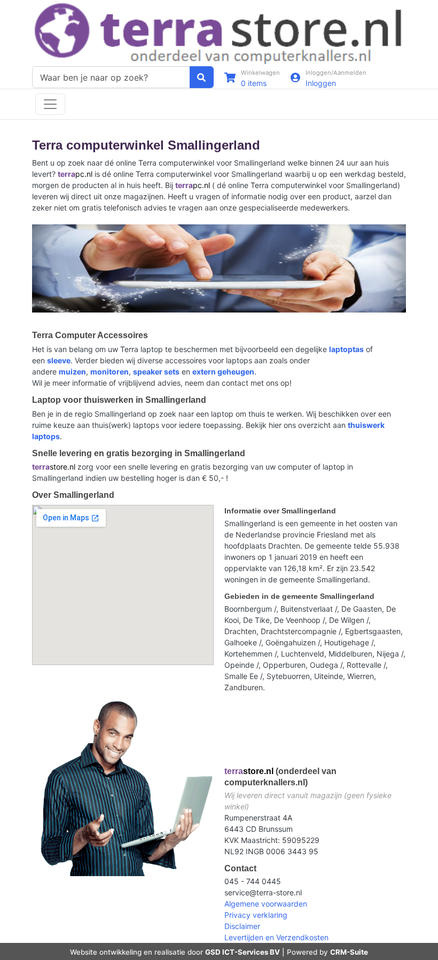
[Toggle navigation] (50, 104)
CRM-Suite (349, 952)
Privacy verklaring (255, 914)
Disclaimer (242, 926)
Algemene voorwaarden (265, 903)
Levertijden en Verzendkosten (276, 937)
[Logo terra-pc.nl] (219, 32)
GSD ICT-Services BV (242, 952)
